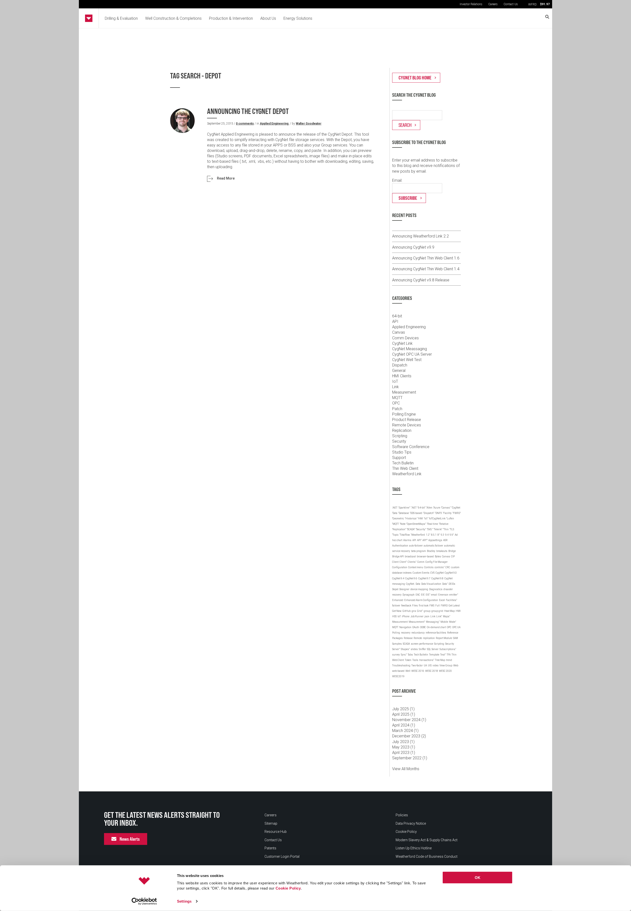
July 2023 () (403, 741)
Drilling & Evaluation (121, 18)
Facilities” (451, 600)
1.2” (428, 534)
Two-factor (417, 665)
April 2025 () (403, 714)
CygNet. (410, 584)
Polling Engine (404, 414)
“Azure (436, 507)
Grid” (420, 611)
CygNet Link (402, 343)
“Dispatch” (428, 513)
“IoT (426, 518)
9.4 (447, 534)
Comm (420, 562)
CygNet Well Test (406, 359)
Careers (493, 4)
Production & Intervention (231, 18)
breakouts (441, 551)
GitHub (407, 611)
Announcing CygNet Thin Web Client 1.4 (425, 269)
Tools (415, 660)
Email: (397, 180)
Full (437, 605)
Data (418, 584)
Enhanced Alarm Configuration (421, 600)
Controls (429, 567)
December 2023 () (409, 736)
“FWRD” (457, 513)
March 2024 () (405, 730)
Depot (395, 589)
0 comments (245, 123)
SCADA (406, 643)
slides (414, 649)
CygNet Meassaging (409, 348)
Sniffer (422, 649)
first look (423, 605)
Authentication (400, 545)
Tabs (410, 654)
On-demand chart (436, 627)
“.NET (414, 507)
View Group (445, 665)
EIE (423, 594)
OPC (396, 403)
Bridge (452, 551)
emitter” (453, 594)
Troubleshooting (401, 665)
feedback (406, 605)
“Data (394, 513)
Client (395, 562)
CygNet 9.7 (424, 578)
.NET (394, 507)
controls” (439, 567)
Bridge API (398, 556)
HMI (458, 611)
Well (407, 671)
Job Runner (416, 616)
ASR (445, 540)
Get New (397, 611)
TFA (449, 654)
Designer (404, 589)
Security (399, 441)
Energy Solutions (297, 18)
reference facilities (436, 632)
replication (429, 638)
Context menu (415, 567)
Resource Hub (275, 832)
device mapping (419, 589)
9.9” (452, 534)
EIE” (428, 594)
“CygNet (456, 507)
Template (434, 654)
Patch (397, 408)
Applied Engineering (274, 123)
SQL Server (432, 649)
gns (414, 611)
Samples (397, 643)
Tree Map (440, 660)
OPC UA (456, 627)
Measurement (404, 392)
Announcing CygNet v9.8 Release (420, 280)
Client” (403, 562)
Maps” (446, 616)
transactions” (426, 660)
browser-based (425, 556)
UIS (430, 665)
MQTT (397, 397)
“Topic (395, 534)
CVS (432, 572)
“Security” (421, 529)
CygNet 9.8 (437, 578)
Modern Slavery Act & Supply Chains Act (426, 840)
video (435, 665)
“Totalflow (405, 534)
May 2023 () (403, 747)
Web (455, 665)
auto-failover (416, 545)
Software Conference (410, 446)
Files (415, 605)
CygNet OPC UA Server (412, 354)
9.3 (442, 534)
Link (395, 386)
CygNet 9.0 (451, 572)
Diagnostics (435, 589)
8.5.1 (434, 534)
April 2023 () (403, 752)
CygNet (440, 572)
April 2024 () (403, 725)
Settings (184, 901)
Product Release (406, 419)
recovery (405, 632)
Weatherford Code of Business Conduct (426, 856)
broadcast (410, 556)
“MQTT (395, 524)
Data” (445, 584)
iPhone (405, 616)
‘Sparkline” (404, 507)
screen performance (422, 643)
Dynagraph (409, 594)
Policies (402, 815)
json (426, 616)
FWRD (444, 605)
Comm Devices (405, 338)
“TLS (452, 529)
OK (477, 877)
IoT (395, 381)
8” (439, 534)
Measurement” (417, 621)
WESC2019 (398, 676)
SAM (455, 638)
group (427, 611)
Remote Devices (406, 425)
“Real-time (432, 524)
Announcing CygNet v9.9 (413, 247)
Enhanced (397, 600)
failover (396, 605)
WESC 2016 (417, 671)
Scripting (399, 436)
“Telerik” (438, 529)
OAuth (415, 627)
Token (408, 660)
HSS (394, 616)
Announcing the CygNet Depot (248, 111)
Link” (439, 616)
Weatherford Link (406, 474)
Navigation (405, 627)
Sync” (404, 654)
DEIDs (452, 584)
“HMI (420, 518)
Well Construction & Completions (173, 18)
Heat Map (449, 611)
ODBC (423, 627)
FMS (431, 605)
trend (449, 660)
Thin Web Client (405, 468)
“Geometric (398, 518)
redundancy (418, 632)
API (395, 321)
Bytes (438, 556)
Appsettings (435, 540)
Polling (396, 632)
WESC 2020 (445, 671)
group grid (437, 611)
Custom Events (421, 572)
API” (419, 540)
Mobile (444, 621)
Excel (442, 600)
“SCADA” (411, 529)
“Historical (411, 518)
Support (399, 457)
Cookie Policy (288, 888)
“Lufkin (450, 518)
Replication (401, 430)
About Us (268, 18)
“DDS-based (416, 513)
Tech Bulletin (403, 463)
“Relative (443, 524)
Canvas (398, 332)
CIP (453, 556)
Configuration (399, 567)
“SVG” (430, 529)
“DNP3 (438, 513)
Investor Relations (471, 4)
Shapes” (405, 649)
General (398, 370)
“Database (403, 513)
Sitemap (270, 823)
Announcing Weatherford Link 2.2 (420, 236)
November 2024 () (409, 719)
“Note (402, 524)
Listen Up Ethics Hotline (414, 848)
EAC (418, 594)
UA (425, 665)
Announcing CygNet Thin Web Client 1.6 (425, 258)
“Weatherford (418, 534)
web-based (398, 671)
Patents (270, 848)
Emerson (443, 594)
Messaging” (432, 621)
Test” (443, 654)
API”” (424, 540)
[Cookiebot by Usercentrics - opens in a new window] (144, 901)
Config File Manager (436, 562)
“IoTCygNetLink (437, 518)
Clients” (412, 562)
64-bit (397, 316)
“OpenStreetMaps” (416, 524)
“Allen (429, 507)
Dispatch (399, 365)
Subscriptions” (447, 649)
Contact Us (511, 4)
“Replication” (399, 529)
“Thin (446, 529)
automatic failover (433, 545)
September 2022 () (409, 758)
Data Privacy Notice (411, 823)
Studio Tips (401, 452)
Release (408, 638)
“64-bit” (421, 507)
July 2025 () (403, 709)
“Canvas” (446, 507)
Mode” (452, 621)
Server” (396, 649)
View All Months (405, 768)
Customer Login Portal (281, 856)
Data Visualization (431, 584)
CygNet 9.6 (411, 578)
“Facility (447, 513)
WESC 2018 (431, 671)
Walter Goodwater (308, 123)
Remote (418, 638)
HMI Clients (401, 376)
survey (396, 654)
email (434, 594)
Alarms (407, 540)
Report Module (444, 638)
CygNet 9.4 (398, 578)
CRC (447, 567)
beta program (418, 551)
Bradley (431, 551)
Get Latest (454, 605)
